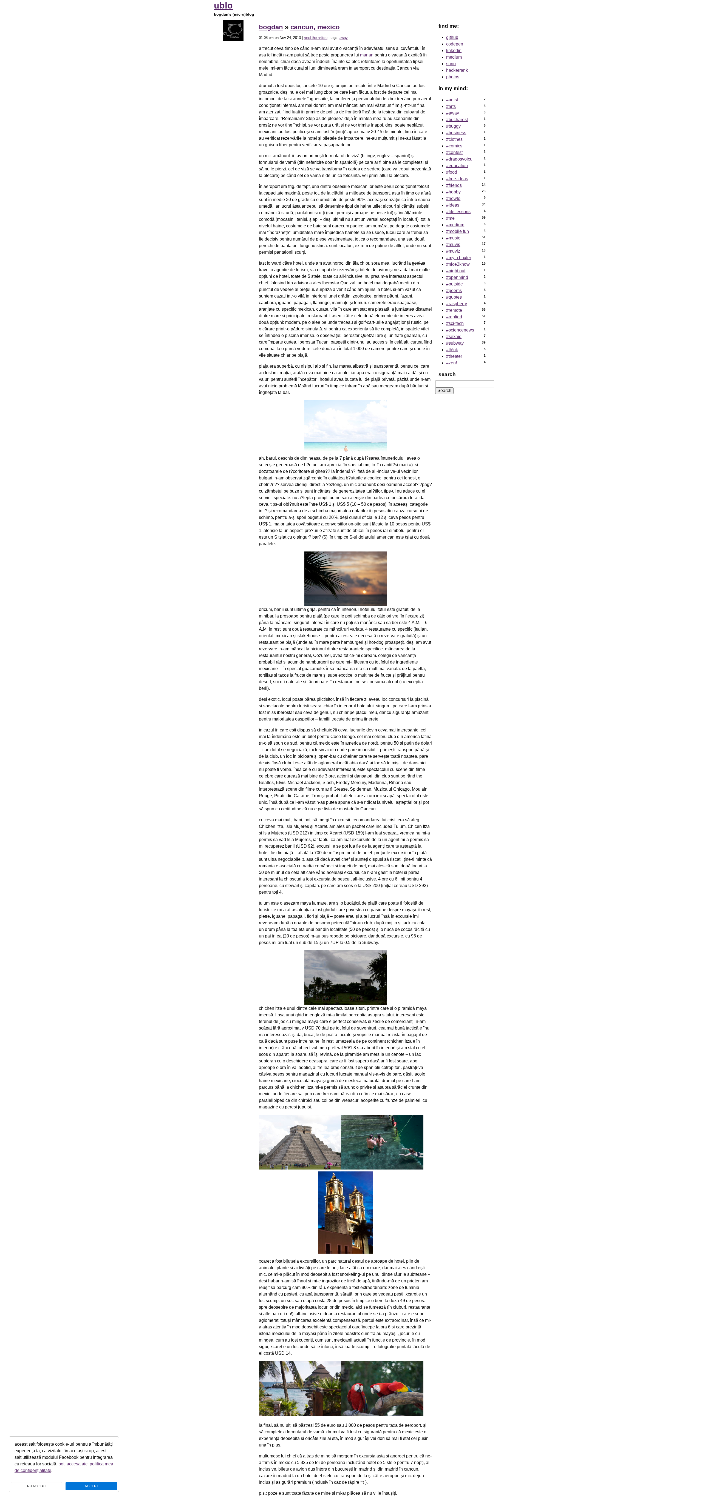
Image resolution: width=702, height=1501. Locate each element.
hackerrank (457, 70)
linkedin (454, 50)
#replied (454, 317)
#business (456, 132)
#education (457, 165)
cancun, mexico (315, 27)
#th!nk (452, 349)
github (452, 37)
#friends (454, 185)
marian (366, 55)
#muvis (453, 244)
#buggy (453, 126)
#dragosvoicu (459, 159)
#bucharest (457, 119)
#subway (455, 343)
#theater (454, 356)
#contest (454, 152)
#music (453, 238)
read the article (315, 38)
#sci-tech (455, 323)
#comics (454, 146)
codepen (454, 44)
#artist (452, 100)
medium (454, 57)
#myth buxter (458, 257)
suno (451, 63)
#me (450, 218)
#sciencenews (460, 330)
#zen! (451, 363)
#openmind (457, 277)
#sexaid (454, 336)
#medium (455, 224)
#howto (453, 198)
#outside (454, 284)
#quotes (454, 297)
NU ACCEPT (36, 1486)
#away (452, 113)
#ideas (452, 205)
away (343, 38)
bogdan (271, 27)
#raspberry (456, 303)
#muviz (453, 251)
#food (451, 172)
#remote (454, 310)
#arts (451, 106)
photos (452, 77)
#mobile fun (457, 231)
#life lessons (458, 211)
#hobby (453, 192)
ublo (223, 5)
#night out (455, 270)
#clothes (454, 139)
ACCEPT (91, 1486)
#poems (454, 290)
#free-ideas (457, 178)
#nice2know (458, 264)
